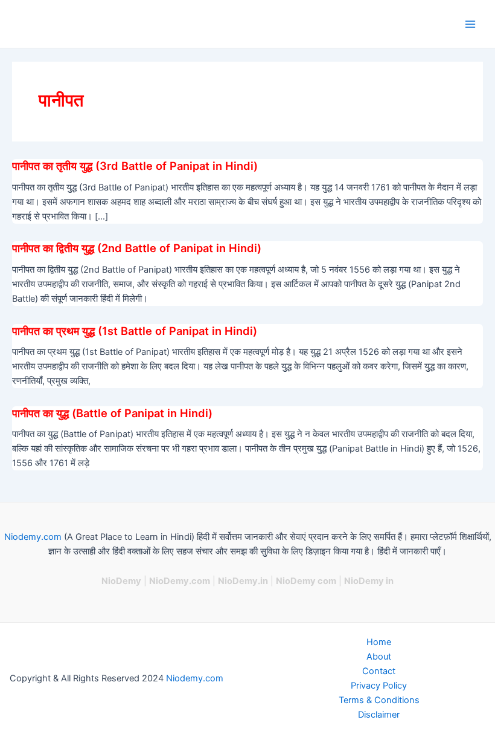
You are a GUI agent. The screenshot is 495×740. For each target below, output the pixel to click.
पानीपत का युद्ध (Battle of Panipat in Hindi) (112, 413)
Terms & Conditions (379, 700)
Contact (378, 671)
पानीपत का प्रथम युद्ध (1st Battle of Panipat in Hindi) (134, 330)
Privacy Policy (379, 685)
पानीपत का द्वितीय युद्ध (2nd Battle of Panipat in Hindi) (136, 248)
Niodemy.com (33, 536)
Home (378, 642)
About (378, 656)
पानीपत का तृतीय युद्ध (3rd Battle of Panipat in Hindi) (135, 165)
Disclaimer (379, 714)
